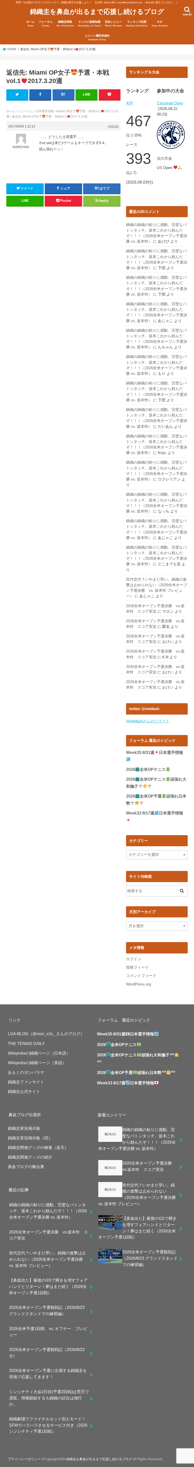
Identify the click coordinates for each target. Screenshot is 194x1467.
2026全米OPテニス (146, 769)
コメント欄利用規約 (97, 37)
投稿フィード (137, 967)
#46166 (113, 126)
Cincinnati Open (170, 103)
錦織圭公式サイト (24, 1091)
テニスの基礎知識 (89, 23)
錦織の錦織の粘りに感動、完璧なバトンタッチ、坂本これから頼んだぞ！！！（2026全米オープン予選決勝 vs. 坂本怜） (48, 1210)
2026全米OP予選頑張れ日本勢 (129, 1072)
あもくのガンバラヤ (26, 1072)
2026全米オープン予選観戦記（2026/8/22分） (47, 1352)
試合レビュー (113, 23)
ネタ (160, 23)
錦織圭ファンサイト (26, 1082)
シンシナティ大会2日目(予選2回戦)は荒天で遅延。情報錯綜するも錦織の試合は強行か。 (49, 1397)
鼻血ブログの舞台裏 (26, 1166)
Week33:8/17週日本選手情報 (125, 1083)
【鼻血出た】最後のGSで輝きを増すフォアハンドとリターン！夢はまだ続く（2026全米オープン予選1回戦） (48, 1286)
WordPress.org (138, 984)
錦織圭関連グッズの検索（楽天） (38, 1147)
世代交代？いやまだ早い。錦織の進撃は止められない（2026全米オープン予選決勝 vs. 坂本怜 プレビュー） (48, 1259)
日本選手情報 (45, 111)
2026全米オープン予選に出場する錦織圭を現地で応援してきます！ (48, 1373)
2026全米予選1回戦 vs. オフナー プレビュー (48, 1331)
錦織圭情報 (65, 23)
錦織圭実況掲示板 (24, 1128)
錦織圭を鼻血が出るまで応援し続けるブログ (97, 11)
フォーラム (46, 23)
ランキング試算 (137, 23)
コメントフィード (141, 976)
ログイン (133, 959)
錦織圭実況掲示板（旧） (30, 1138)
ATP (129, 103)
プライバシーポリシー (24, 1459)
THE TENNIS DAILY (26, 1043)
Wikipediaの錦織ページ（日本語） (39, 1053)
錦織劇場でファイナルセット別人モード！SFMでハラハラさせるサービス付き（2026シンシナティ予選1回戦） (48, 1425)
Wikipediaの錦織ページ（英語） (37, 1062)
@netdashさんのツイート (147, 721)
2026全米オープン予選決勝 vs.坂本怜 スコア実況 (48, 1235)
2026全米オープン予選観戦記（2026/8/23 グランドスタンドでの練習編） (47, 1310)
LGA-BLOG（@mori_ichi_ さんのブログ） (46, 1033)
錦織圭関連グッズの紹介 (30, 1157)
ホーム (30, 23)
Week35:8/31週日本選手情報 (125, 1034)
